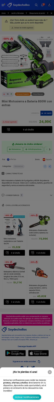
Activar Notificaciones (27, 397)
